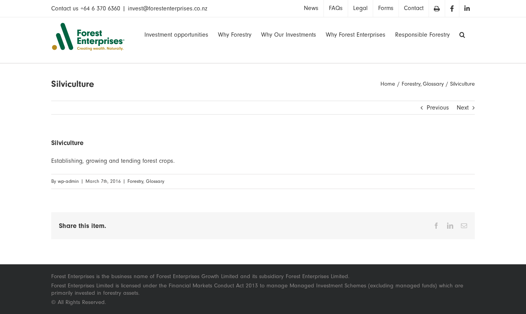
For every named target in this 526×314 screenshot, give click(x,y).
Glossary (155, 181)
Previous (438, 107)
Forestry (135, 181)
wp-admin (68, 181)
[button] (462, 34)
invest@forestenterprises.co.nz (167, 8)
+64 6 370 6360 (100, 8)
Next (463, 107)
